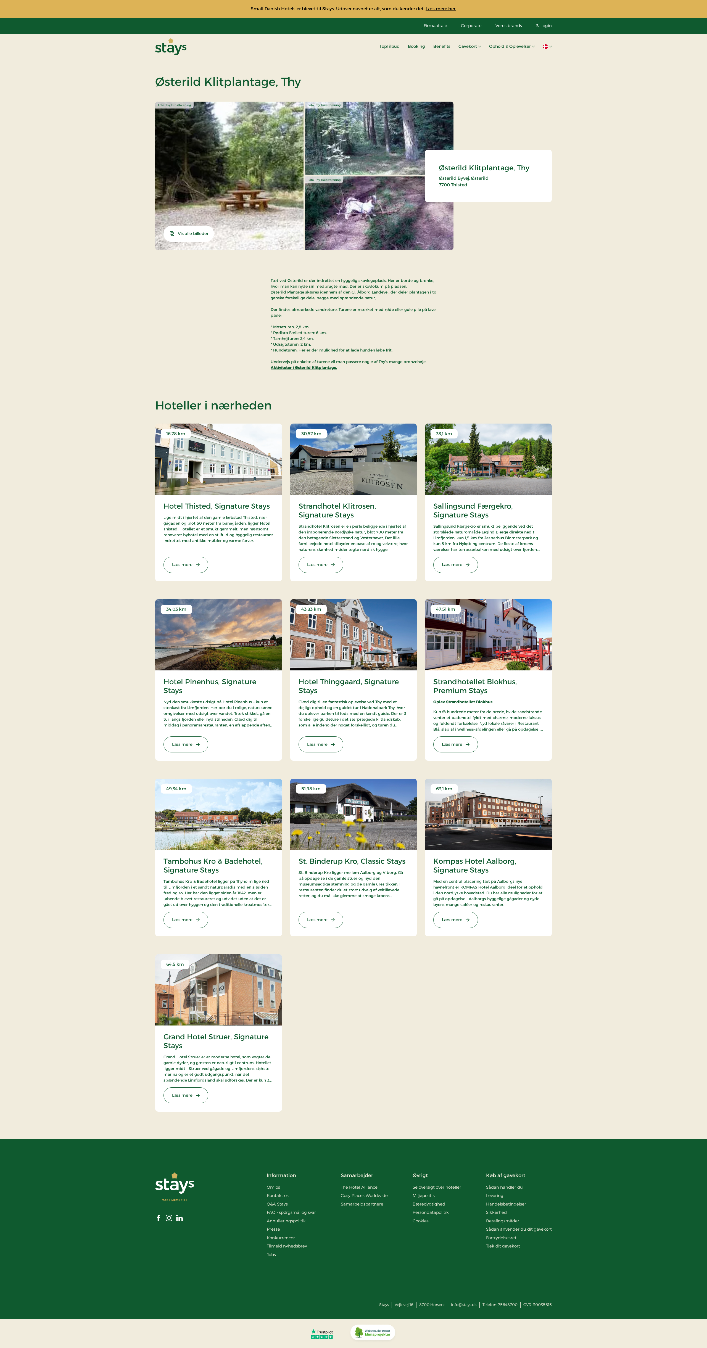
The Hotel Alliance (359, 1187)
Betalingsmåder (502, 1220)
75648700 (508, 1304)
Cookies (421, 1220)
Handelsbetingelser (506, 1204)
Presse (273, 1229)
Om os (273, 1187)
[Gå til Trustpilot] (322, 1333)
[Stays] (170, 46)
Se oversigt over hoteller (437, 1187)
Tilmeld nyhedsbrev (287, 1246)
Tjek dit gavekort (503, 1246)
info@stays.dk (464, 1304)
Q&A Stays (277, 1204)
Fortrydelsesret (501, 1237)
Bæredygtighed (429, 1204)
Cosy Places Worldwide (364, 1195)
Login (546, 25)
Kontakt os (278, 1195)
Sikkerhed (496, 1212)
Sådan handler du (504, 1187)
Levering (494, 1195)
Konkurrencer (281, 1237)
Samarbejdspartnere (362, 1204)
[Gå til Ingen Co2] (373, 1333)
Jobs (271, 1254)
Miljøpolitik (424, 1195)
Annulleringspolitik (286, 1220)
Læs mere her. (441, 8)
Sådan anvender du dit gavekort (519, 1229)
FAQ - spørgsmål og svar (291, 1212)
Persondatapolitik (431, 1212)
